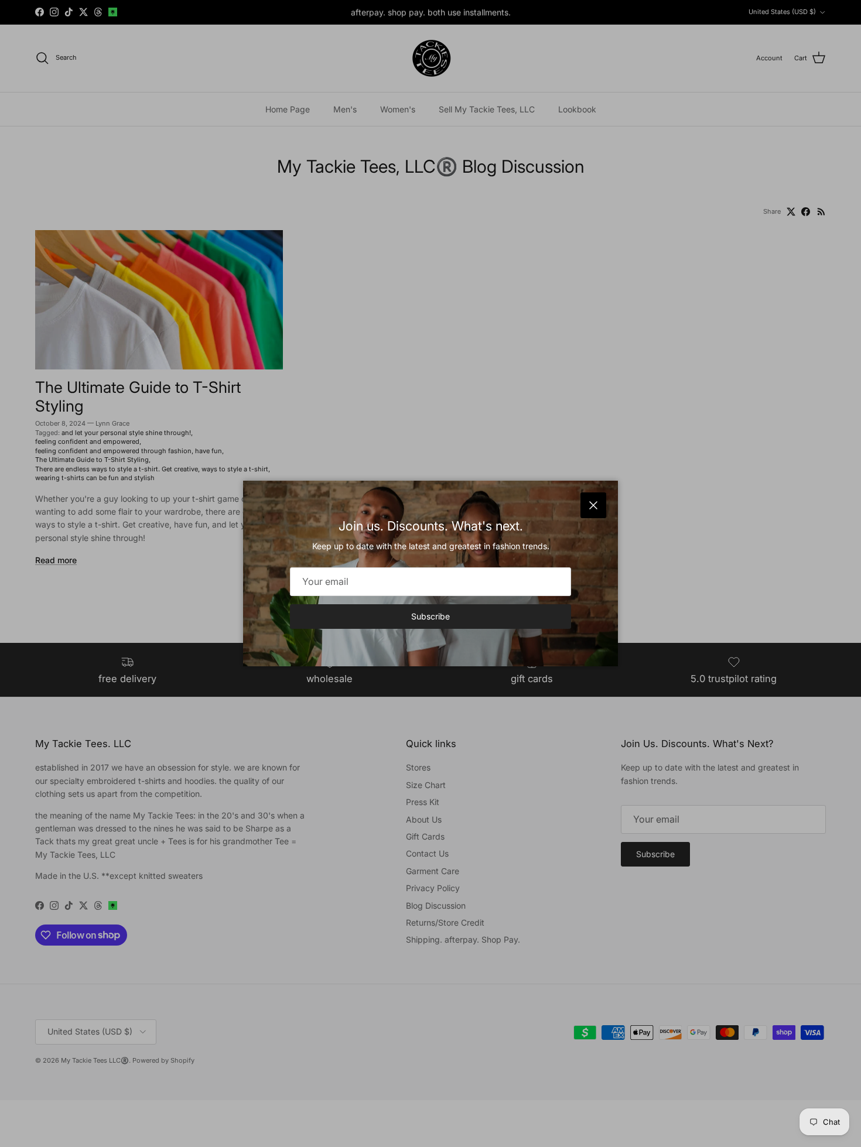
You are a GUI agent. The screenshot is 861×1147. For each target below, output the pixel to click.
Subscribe (430, 616)
